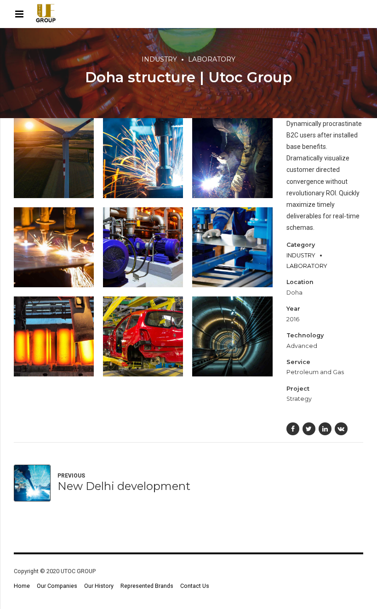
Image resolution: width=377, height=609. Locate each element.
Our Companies (57, 585)
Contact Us (194, 585)
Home (22, 585)
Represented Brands (146, 585)
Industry (159, 59)
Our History (99, 585)
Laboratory (211, 59)
